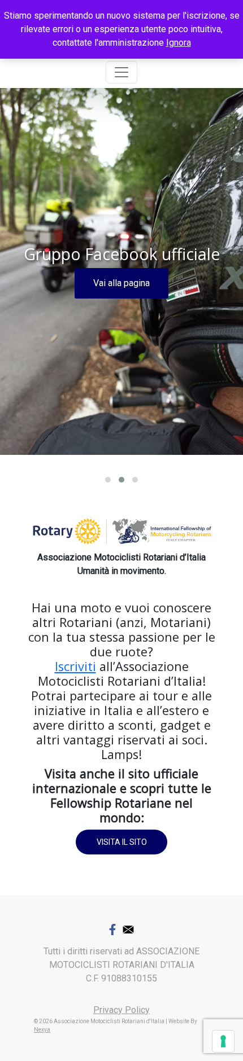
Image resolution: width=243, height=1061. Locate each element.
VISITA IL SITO (122, 842)
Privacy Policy (121, 1010)
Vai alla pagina (121, 283)
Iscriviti (75, 666)
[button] (108, 479)
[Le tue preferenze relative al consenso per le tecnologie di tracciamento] (223, 1041)
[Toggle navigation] (121, 72)
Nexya (42, 1030)
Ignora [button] (178, 42)
